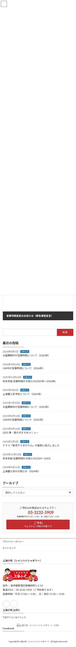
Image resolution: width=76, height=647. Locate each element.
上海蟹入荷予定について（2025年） (23, 394)
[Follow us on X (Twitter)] (14, 603)
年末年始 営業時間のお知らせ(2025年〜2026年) (29, 381)
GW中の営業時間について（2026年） (24, 368)
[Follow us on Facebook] (6, 603)
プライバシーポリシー (13, 541)
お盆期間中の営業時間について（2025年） (26, 406)
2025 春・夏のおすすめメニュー (21, 432)
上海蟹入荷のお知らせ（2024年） (21, 471)
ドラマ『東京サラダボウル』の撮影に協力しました (31, 445)
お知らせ (24, 351)
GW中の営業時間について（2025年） (24, 419)
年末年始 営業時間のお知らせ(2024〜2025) (27, 458)
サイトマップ (9, 548)
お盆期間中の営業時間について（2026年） (26, 355)
